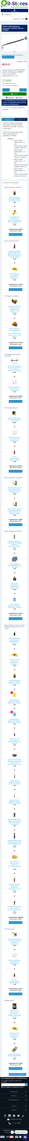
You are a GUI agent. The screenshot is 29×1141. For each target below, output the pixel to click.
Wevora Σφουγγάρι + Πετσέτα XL (13, 187)
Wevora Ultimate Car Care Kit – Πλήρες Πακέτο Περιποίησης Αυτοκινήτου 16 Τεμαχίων (14, 626)
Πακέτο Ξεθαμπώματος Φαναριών (13, 531)
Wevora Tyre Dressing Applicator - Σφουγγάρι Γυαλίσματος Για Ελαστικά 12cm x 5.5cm (14, 762)
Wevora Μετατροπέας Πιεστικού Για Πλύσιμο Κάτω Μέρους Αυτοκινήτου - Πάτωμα (14, 368)
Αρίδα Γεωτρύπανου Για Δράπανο (13, 477)
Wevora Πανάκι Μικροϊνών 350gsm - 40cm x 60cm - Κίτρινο (14, 701)
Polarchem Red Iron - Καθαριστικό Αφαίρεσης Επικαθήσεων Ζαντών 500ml (14, 887)
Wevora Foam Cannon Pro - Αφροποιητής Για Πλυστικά (14, 419)
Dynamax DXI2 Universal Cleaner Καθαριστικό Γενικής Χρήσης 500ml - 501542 (15, 843)
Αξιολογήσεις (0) (21, 119)
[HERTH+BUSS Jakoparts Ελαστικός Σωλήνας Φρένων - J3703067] (14, 42)
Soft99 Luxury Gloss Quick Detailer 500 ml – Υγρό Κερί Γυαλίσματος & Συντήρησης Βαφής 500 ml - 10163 (14, 254)
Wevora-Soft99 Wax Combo (11, 241)
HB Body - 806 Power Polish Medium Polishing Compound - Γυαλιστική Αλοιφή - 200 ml (14, 544)
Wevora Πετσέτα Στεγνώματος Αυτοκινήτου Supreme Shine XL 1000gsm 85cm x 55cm (14, 220)
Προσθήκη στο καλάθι (15, 234)
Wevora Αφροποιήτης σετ (11, 408)
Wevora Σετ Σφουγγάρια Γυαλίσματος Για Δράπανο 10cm (15, 586)
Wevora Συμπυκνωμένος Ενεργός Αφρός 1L (14, 458)
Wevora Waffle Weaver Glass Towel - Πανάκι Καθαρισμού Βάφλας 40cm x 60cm (14, 822)
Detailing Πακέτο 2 (9, 1000)
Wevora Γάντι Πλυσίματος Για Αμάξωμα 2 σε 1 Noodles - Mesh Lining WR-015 (14, 1014)
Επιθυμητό (11, 98)
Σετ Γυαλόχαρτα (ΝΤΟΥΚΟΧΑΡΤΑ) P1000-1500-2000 (14, 565)
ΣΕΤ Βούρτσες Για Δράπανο (11, 296)
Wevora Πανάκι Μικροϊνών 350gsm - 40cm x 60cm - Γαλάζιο (14, 606)
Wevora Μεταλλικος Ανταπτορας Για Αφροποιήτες (15, 388)
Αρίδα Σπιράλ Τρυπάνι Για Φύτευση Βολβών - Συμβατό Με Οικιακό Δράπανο (14, 490)
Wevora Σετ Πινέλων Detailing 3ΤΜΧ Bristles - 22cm (14, 1055)
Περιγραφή (8, 119)
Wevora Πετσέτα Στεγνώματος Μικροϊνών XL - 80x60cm (14, 276)
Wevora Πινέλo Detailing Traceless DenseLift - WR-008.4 (14, 801)
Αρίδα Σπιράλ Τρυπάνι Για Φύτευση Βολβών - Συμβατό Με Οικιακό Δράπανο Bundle (14, 511)
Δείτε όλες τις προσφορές (17, 1074)
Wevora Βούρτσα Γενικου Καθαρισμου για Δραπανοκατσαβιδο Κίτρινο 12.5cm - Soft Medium (14, 332)
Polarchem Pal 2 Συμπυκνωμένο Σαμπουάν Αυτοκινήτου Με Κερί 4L (14, 865)
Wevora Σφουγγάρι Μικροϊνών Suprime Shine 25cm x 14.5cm (14, 199)
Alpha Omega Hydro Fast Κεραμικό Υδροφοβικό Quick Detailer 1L (14, 641)
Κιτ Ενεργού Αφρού (9, 929)
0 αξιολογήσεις (14, 107)
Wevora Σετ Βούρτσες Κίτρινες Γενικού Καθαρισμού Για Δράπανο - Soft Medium (14, 309)
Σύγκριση (19, 98)
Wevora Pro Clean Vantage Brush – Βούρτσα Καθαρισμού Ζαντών (14, 741)
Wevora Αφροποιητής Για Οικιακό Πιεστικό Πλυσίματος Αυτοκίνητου (14, 941)
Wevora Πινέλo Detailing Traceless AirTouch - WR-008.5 (14, 782)
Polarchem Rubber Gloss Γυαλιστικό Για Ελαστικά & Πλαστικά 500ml (14, 909)
